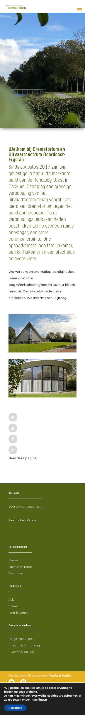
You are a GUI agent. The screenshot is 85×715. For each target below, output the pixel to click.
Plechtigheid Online (22, 520)
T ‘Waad (14, 606)
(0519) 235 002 (23, 639)
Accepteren (15, 708)
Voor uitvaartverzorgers (25, 506)
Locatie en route (20, 566)
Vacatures (15, 573)
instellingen (39, 700)
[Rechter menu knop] (79, 10)
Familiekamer (18, 612)
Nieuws (13, 560)
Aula (11, 599)
